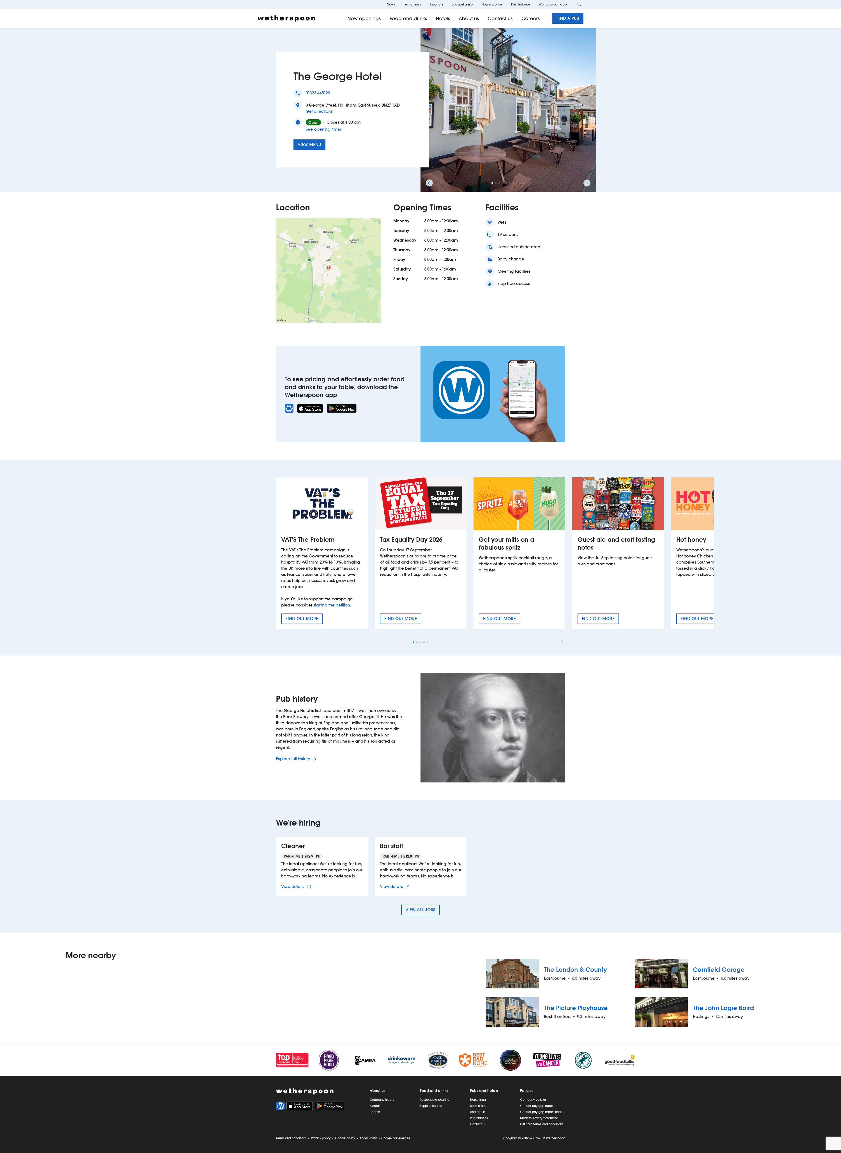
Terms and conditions (291, 1138)
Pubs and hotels (484, 1090)
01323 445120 (318, 92)
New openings (364, 18)
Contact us (500, 18)
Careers (530, 18)
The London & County (575, 970)
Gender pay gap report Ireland (542, 1112)
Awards (375, 1106)
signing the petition (331, 605)
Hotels (443, 18)
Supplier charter (431, 1106)
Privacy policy (320, 1138)
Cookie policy (345, 1138)
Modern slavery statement (539, 1118)
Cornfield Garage (719, 970)
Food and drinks (408, 18)
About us (469, 18)
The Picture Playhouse (576, 1008)
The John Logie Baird (723, 1008)
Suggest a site (462, 4)
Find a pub (568, 18)
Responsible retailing (434, 1100)
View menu (309, 144)
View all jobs (420, 909)
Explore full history (293, 758)
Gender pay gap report (537, 1106)
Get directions (319, 111)
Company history (382, 1100)
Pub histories (520, 4)
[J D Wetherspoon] (286, 18)
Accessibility (368, 1138)
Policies (526, 1090)
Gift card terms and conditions (541, 1124)
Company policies (533, 1100)
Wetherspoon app (553, 4)
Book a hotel (479, 1106)
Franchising (412, 4)
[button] (492, 183)
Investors (436, 4)
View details (296, 886)
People (375, 1112)
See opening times (324, 129)
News (391, 4)
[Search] (579, 4)
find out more (304, 620)
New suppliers (491, 4)
